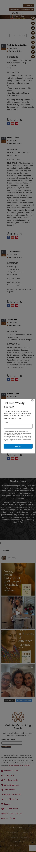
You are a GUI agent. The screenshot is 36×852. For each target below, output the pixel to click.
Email (6, 422)
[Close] (32, 400)
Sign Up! (18, 446)
